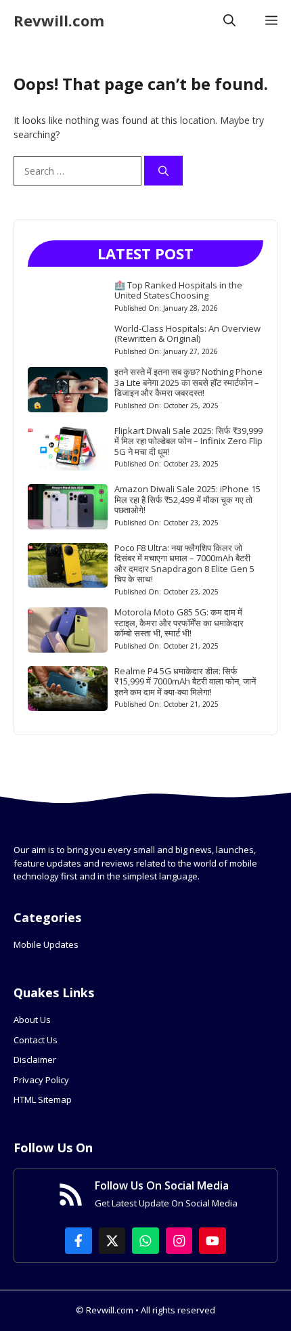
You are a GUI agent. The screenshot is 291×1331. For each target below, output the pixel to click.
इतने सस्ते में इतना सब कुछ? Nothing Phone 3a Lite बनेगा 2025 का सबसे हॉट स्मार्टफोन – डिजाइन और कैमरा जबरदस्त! (188, 382)
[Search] (163, 171)
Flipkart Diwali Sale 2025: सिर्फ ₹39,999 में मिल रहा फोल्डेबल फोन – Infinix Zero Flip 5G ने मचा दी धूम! (188, 441)
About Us (32, 1019)
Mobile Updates (46, 944)
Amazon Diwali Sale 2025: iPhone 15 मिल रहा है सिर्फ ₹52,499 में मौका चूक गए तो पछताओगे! (187, 499)
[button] (229, 20)
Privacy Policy (41, 1080)
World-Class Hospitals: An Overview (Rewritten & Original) (187, 333)
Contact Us (36, 1040)
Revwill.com (59, 20)
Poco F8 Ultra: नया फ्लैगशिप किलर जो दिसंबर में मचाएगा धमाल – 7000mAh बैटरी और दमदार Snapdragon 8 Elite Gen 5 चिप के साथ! (184, 564)
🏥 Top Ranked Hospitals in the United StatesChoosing (178, 290)
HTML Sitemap (43, 1099)
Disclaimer (35, 1059)
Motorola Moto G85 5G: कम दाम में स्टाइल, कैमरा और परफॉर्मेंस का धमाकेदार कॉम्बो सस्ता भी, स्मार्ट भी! (179, 622)
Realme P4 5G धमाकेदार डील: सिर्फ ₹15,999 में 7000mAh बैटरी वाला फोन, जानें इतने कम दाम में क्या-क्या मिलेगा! (185, 681)
